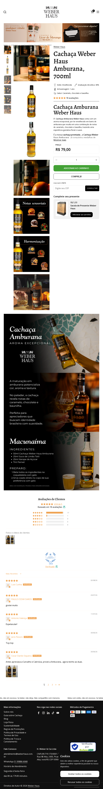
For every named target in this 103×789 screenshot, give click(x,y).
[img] (12, 580)
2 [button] (48, 684)
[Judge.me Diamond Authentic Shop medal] (50, 558)
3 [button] (52, 684)
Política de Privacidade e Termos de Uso (15, 734)
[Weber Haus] (51, 12)
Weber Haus (59, 46)
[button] (4, 12)
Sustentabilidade (11, 725)
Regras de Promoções (14, 729)
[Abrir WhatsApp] (97, 775)
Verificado (50, 566)
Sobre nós (8, 711)
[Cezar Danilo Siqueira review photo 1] (12, 671)
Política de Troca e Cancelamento (12, 740)
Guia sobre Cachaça (13, 715)
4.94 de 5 (58, 504)
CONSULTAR (92, 188)
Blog (6, 718)
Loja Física (8, 722)
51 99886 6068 (21, 761)
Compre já (76, 176)
